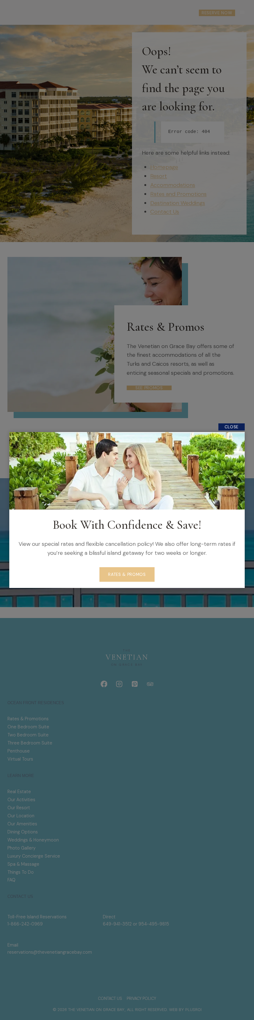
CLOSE (232, 427)
